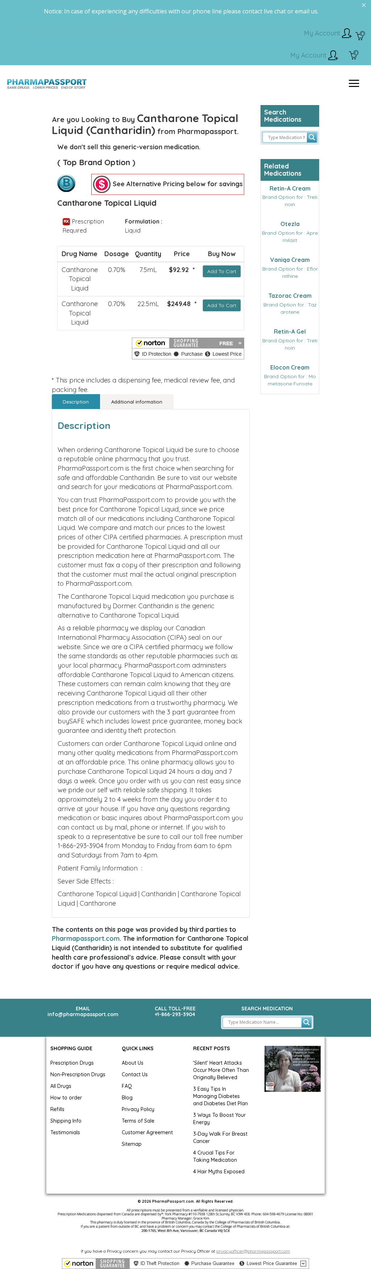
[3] (353, 56)
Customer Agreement (147, 1132)
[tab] (76, 401)
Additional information (136, 402)
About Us (132, 1063)
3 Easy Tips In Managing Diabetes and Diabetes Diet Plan (220, 1096)
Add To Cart (221, 271)
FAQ (127, 1086)
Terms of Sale (138, 1121)
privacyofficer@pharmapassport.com (253, 1251)
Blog (127, 1097)
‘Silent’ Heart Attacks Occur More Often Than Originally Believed (221, 1070)
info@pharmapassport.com (82, 1014)
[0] (359, 37)
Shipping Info (66, 1121)
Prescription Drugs (72, 1063)
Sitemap (132, 1144)
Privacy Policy (138, 1109)
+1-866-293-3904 (175, 1014)
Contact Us (135, 1074)
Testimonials (65, 1132)
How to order (66, 1097)
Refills (57, 1109)
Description (76, 402)
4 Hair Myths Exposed (219, 1171)
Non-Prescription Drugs (77, 1074)
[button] (188, 348)
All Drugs (60, 1086)
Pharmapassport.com (86, 938)
